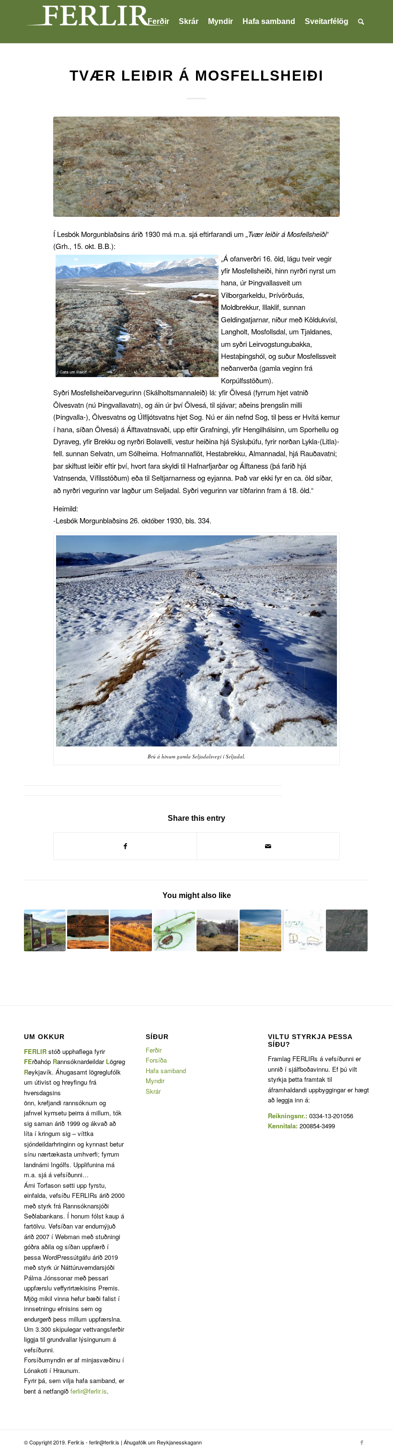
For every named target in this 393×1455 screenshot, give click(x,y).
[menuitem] (158, 21)
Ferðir (154, 1049)
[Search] (361, 21)
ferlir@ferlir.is (88, 1391)
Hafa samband (166, 1070)
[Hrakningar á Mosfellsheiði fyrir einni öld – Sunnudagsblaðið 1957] (45, 930)
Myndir (155, 1080)
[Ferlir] (96, 21)
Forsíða (156, 1060)
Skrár (153, 1091)
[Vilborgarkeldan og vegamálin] (347, 930)
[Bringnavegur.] (196, 167)
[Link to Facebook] (362, 1442)
